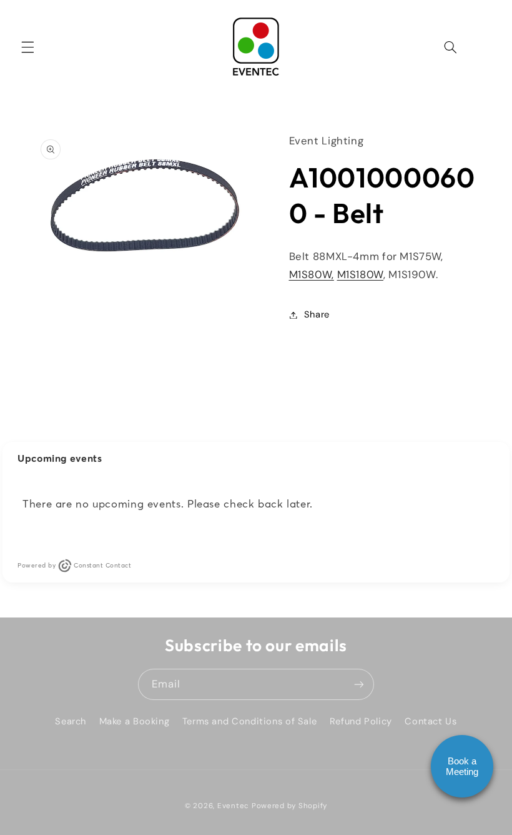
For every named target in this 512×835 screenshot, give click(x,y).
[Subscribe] (359, 684)
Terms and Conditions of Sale (249, 721)
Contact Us (430, 721)
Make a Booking (134, 721)
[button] (27, 46)
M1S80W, (311, 274)
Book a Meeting (462, 766)
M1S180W (360, 274)
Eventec (233, 806)
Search (70, 721)
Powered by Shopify (289, 806)
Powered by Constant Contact (74, 565)
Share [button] (317, 314)
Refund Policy (361, 721)
